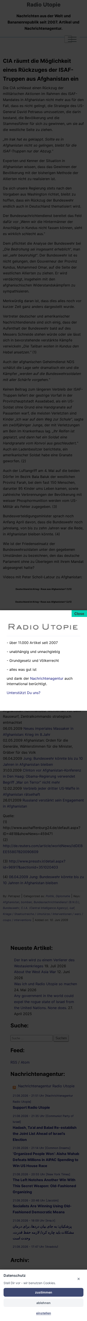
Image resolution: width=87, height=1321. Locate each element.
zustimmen (43, 1292)
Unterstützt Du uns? (23, 692)
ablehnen (43, 1303)
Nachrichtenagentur (46, 678)
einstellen (43, 1313)
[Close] (79, 613)
